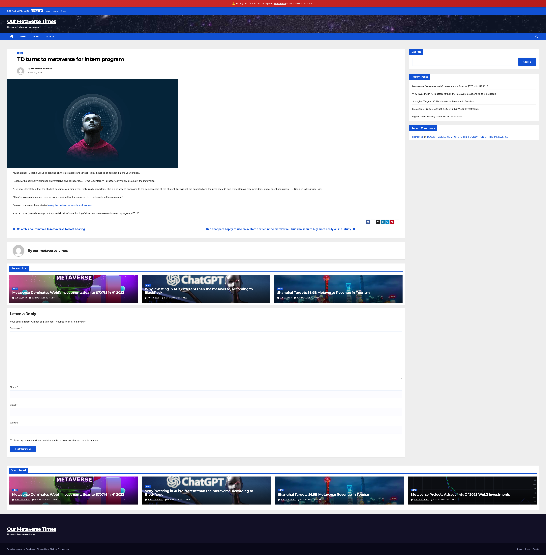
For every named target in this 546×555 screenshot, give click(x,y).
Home (47, 11)
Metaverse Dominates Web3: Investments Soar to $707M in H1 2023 (68, 293)
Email (14, 404)
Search (416, 51)
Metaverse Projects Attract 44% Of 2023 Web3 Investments (445, 109)
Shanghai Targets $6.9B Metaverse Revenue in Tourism (323, 293)
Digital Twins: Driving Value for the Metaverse (437, 116)
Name (14, 387)
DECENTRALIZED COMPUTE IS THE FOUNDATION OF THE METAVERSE (467, 136)
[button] (536, 36)
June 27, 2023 (288, 500)
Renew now (280, 3)
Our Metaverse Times (31, 21)
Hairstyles (417, 136)
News (55, 11)
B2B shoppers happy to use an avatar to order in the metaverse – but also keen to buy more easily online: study (278, 229)
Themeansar (63, 549)
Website (14, 422)
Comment (16, 328)
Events (63, 11)
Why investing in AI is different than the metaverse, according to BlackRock (199, 291)
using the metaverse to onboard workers (70, 205)
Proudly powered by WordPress (21, 549)
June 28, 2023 (22, 500)
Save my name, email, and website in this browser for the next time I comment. (56, 440)
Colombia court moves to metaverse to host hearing (51, 229)
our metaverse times (41, 68)
